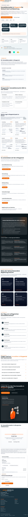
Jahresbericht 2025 (5, 202)
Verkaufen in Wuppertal (6, 178)
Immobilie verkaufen (3, 500)
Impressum (2, 515)
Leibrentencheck (3, 504)
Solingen (16, 502)
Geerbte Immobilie (3, 503)
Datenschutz (6, 515)
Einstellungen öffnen (16, 441)
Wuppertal (16, 500)
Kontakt (13, 515)
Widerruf (10, 515)
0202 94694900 (3, 494)
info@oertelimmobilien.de (5, 495)
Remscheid (16, 501)
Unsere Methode (5, 187)
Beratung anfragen (17, 17)
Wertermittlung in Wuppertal (6, 169)
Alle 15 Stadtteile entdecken (25, 118)
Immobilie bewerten (15, 392)
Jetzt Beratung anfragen (5, 392)
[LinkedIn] (25, 514)
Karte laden (10, 441)
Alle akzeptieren (7, 483)
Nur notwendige (7, 481)
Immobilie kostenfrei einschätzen (7, 17)
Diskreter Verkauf (3, 502)
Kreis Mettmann (17, 503)
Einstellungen (7, 485)
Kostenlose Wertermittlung (4, 501)
